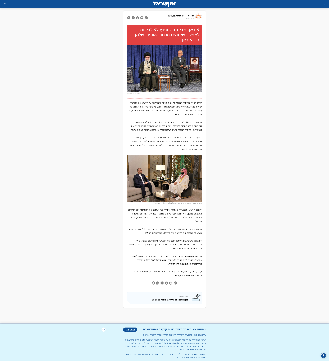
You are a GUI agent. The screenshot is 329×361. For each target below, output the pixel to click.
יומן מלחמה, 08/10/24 (176, 16)
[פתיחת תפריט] (5, 4)
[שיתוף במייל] (142, 17)
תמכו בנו (130, 329)
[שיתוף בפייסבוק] (133, 17)
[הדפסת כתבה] (154, 283)
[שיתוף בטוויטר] (137, 17)
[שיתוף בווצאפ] (129, 17)
